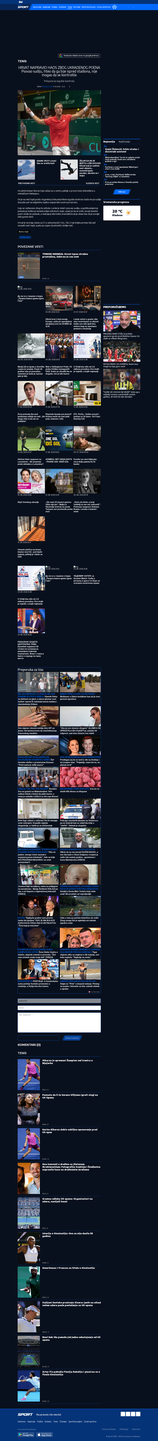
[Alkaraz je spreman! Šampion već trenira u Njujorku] (29, 1075)
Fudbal (55, 7)
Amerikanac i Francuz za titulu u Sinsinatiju (68, 1267)
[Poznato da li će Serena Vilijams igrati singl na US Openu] (29, 1109)
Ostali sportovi (103, 7)
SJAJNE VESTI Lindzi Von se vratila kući (46, 162)
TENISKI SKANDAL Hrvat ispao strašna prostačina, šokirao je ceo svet (65, 255)
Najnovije (46, 7)
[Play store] (26, 1434)
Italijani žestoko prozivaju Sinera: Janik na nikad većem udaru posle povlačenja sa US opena (71, 1304)
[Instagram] (128, 1414)
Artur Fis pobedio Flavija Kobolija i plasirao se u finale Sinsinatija (71, 1373)
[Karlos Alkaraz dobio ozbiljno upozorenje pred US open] (29, 1144)
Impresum (136, 1429)
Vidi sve (121, 192)
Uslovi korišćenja (109, 1429)
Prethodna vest (26, 183)
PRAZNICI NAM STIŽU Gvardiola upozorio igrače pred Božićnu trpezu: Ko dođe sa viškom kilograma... (121, 336)
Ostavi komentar (72, 1038)
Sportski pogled (88, 7)
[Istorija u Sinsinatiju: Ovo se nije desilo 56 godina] (29, 1248)
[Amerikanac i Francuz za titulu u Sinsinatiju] (29, 1282)
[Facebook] (123, 1414)
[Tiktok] (138, 1414)
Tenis (70, 7)
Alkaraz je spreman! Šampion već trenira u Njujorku (67, 1061)
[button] (74, 86)
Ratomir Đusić (47, 86)
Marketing (123, 1429)
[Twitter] (133, 1414)
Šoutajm (76, 7)
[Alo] (20, 2)
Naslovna (37, 7)
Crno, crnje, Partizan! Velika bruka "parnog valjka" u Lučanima (120, 175)
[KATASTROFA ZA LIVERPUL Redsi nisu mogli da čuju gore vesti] (121, 351)
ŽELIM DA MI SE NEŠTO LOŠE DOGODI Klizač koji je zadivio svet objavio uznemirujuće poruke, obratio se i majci (90, 168)
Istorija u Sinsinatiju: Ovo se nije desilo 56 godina (67, 1234)
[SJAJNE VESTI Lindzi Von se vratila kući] (26, 170)
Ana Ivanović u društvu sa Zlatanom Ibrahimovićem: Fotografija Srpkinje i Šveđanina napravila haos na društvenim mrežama (71, 1167)
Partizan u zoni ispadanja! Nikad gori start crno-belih (121, 168)
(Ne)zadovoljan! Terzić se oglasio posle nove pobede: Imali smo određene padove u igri (122, 159)
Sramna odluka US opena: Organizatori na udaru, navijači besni (67, 1200)
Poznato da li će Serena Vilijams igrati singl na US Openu (70, 1096)
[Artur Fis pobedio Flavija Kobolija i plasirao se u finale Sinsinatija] (29, 1386)
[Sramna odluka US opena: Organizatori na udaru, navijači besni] (29, 1213)
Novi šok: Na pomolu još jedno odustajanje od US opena (71, 1338)
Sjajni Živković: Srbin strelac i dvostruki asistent (122, 150)
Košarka (62, 7)
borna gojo (25, 237)
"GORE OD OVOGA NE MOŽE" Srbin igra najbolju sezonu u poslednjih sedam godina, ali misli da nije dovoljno (121, 394)
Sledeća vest (92, 183)
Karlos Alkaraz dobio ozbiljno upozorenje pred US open (69, 1131)
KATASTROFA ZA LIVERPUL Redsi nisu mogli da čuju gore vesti (120, 365)
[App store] (44, 1434)
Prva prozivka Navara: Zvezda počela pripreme (121, 183)
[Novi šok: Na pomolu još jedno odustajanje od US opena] (29, 1351)
